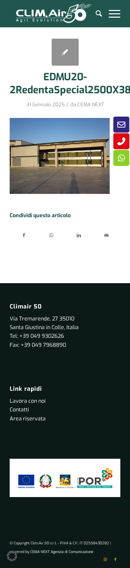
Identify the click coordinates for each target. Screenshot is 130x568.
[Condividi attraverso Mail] (106, 235)
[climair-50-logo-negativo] (54, 13)
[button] (12, 556)
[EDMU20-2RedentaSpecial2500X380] (65, 52)
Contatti (19, 409)
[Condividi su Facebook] (23, 235)
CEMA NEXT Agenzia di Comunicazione (61, 551)
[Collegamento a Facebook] (115, 560)
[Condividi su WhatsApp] (51, 235)
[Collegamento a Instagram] (105, 560)
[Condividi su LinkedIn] (78, 235)
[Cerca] (95, 13)
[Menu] (111, 13)
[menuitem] (95, 13)
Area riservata (28, 418)
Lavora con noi (28, 400)
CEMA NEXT (90, 104)
